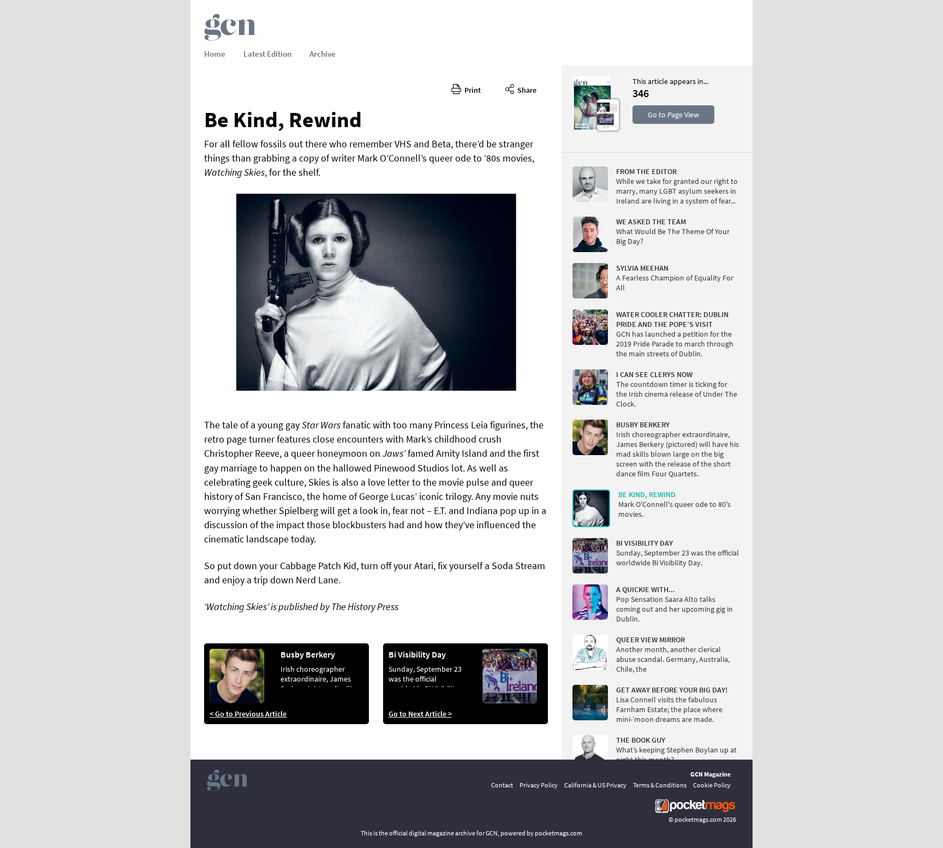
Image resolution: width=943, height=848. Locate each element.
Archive (322, 54)
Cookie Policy (712, 785)
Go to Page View (673, 115)
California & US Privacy (595, 785)
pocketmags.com (698, 819)
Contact (502, 785)
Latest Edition (267, 54)
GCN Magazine (710, 774)
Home (214, 54)
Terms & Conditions (660, 785)
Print (471, 90)
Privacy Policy (539, 785)
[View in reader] (591, 128)
